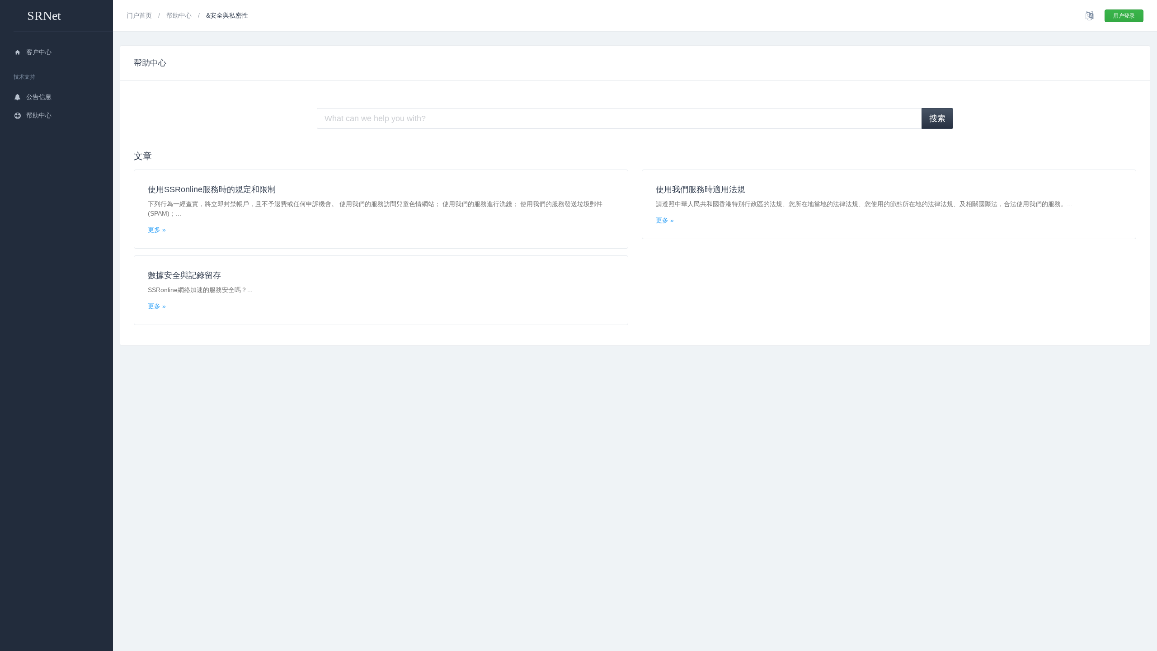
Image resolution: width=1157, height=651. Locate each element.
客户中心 (39, 52)
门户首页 (140, 15)
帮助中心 (39, 115)
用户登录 (1124, 16)
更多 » (157, 229)
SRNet (44, 16)
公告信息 (39, 96)
